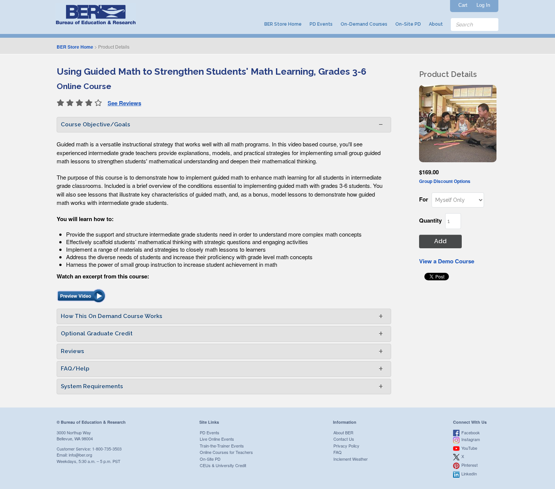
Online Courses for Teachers (226, 452)
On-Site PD (408, 24)
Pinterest (469, 465)
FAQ (337, 452)
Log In (483, 5)
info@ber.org (80, 455)
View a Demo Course (446, 261)
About (436, 24)
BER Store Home (283, 24)
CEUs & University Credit (223, 465)
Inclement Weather (350, 459)
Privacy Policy (346, 446)
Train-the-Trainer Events (222, 446)
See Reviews (124, 103)
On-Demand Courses (364, 24)
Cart (462, 5)
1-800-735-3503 (107, 449)
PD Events (321, 24)
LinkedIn (469, 474)
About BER (343, 432)
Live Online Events (217, 439)
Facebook (470, 432)
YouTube (469, 448)
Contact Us (343, 439)
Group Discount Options (444, 181)
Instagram (470, 439)
